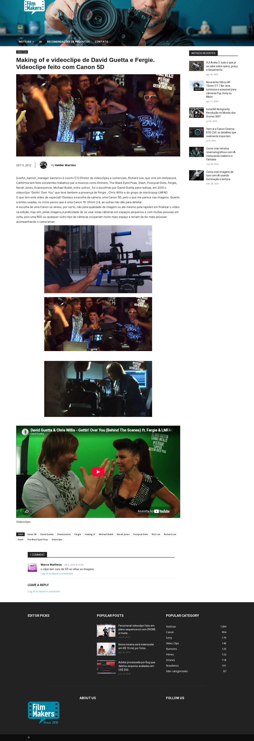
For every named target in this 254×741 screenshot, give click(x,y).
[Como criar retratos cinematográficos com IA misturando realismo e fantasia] (196, 152)
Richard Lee (170, 534)
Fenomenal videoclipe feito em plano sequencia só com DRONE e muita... (137, 629)
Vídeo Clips (22, 52)
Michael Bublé (106, 534)
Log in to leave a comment (57, 573)
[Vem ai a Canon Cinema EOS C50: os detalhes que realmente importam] (196, 132)
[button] (233, 41)
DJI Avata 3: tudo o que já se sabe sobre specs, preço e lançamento (222, 66)
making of (90, 534)
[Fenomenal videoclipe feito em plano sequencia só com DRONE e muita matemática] (106, 630)
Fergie (77, 534)
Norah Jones (123, 534)
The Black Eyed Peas (37, 539)
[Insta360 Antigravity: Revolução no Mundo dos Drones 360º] (196, 113)
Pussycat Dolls (140, 534)
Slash (20, 539)
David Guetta (47, 534)
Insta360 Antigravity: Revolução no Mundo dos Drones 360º (221, 113)
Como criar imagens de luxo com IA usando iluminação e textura (219, 175)
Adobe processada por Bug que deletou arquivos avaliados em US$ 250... (136, 666)
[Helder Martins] (45, 165)
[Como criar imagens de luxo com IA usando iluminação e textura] (196, 175)
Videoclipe (57, 539)
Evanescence (64, 534)
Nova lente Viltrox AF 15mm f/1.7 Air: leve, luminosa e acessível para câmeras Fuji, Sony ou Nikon (221, 89)
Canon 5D (32, 534)
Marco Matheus (51, 564)
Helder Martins (65, 165)
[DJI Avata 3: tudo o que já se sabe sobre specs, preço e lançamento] (196, 66)
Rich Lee (156, 534)
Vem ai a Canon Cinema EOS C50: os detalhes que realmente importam (221, 132)
